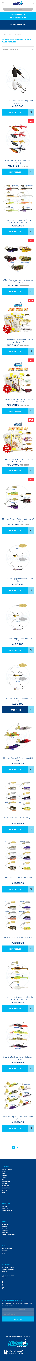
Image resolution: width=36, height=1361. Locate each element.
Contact (4, 1251)
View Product (15, 112)
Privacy (4, 1226)
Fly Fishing (5, 1186)
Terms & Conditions (8, 1235)
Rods (3, 1173)
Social (4, 1246)
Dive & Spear (6, 1188)
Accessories (6, 1182)
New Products (7, 1169)
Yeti (3, 1180)
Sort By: (5, 49)
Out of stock (15, 710)
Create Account (7, 1210)
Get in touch (6, 1264)
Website (20, 1336)
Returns (4, 1228)
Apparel (4, 1184)
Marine (4, 1190)
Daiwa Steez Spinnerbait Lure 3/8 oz (18, 818)
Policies (4, 1221)
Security (5, 1233)
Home (4, 34)
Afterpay (5, 1224)
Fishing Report (7, 1249)
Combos (4, 1176)
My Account (6, 1203)
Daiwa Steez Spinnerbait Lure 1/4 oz (18, 878)
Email (4, 1277)
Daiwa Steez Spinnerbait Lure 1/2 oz (18, 937)
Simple (28, 1336)
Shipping (5, 1231)
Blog (3, 1253)
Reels (4, 1171)
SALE (3, 1192)
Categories (5, 1166)
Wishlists (5, 1208)
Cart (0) (4, 1206)
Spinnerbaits (17, 34)
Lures (9, 34)
